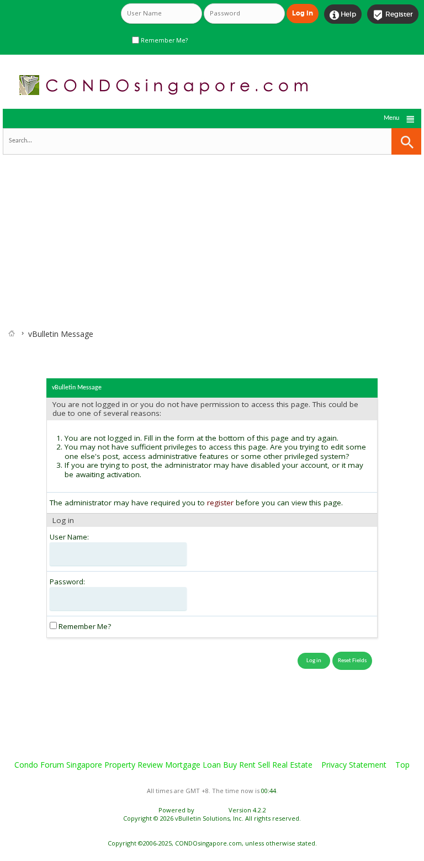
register (220, 503)
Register (393, 14)
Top (402, 764)
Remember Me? (163, 40)
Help (343, 14)
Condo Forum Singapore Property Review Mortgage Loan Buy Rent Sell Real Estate (163, 764)
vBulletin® (211, 810)
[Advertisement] (212, 231)
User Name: (69, 536)
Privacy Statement (353, 764)
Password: (67, 581)
